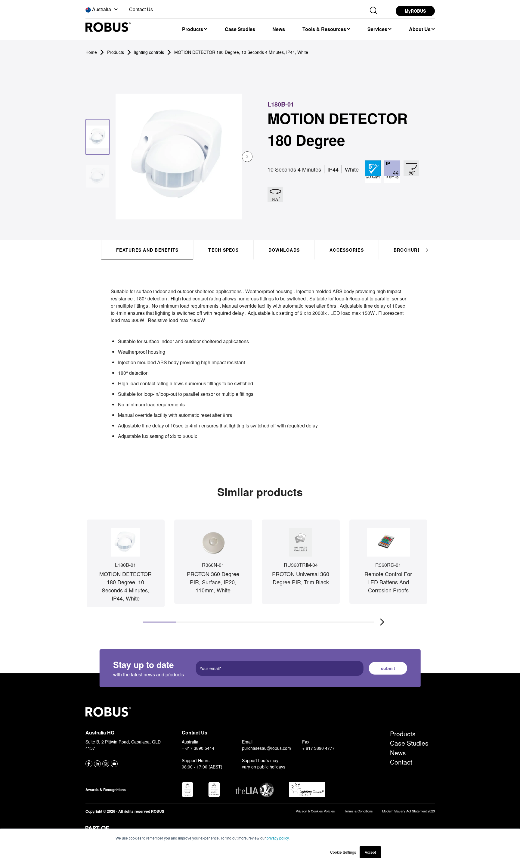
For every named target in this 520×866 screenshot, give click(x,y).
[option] (194, 29)
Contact (401, 761)
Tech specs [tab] (223, 250)
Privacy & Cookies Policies (315, 811)
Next (379, 619)
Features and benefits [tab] (147, 250)
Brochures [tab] (408, 250)
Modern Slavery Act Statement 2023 (408, 811)
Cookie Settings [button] (343, 852)
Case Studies (409, 742)
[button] (102, 10)
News (398, 752)
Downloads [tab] (283, 250)
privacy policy (278, 837)
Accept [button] (370, 852)
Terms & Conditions (358, 811)
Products (403, 733)
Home (91, 52)
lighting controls (149, 52)
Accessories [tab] (347, 250)
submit (388, 668)
